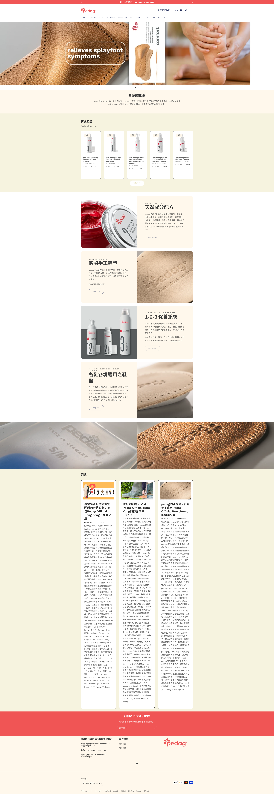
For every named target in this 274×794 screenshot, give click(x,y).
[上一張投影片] (130, 87)
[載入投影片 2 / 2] (138, 87)
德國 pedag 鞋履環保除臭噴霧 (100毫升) (183, 158)
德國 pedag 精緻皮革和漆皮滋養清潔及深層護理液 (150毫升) (160, 159)
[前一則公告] (81, 2)
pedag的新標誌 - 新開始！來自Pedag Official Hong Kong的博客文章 (175, 510)
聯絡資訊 (138, 791)
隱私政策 (123, 791)
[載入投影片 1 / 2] (135, 87)
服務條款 (146, 791)
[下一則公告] (192, 2)
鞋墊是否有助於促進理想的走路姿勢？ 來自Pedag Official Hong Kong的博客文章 (97, 511)
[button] (181, 10)
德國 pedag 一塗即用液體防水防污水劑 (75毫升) (90, 159)
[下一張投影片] (144, 87)
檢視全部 (137, 183)
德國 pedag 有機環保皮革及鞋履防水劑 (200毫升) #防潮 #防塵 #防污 (136, 160)
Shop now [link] (152, 237)
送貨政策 (122, 744)
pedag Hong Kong (92, 791)
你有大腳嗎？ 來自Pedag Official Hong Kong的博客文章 (137, 508)
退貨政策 (122, 748)
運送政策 (131, 791)
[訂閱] (154, 728)
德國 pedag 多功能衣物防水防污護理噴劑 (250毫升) (113, 159)
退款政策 (116, 791)
